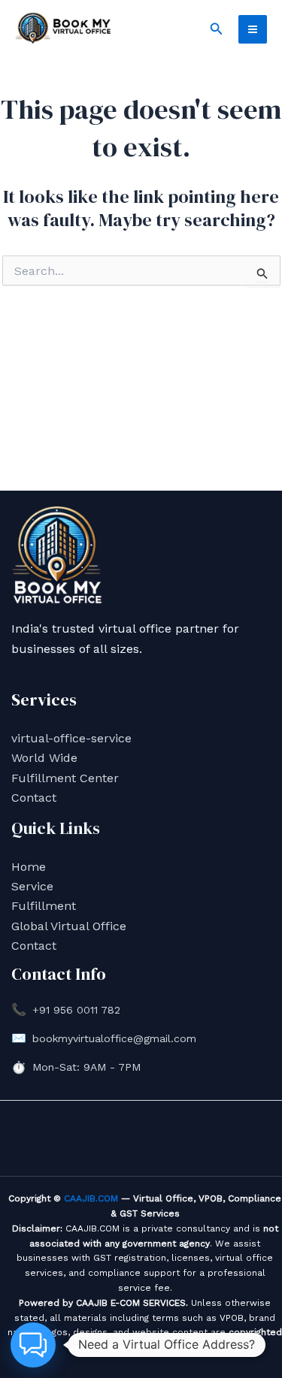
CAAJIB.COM (91, 1198)
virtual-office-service (71, 738)
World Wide (44, 758)
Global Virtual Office (68, 926)
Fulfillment (43, 906)
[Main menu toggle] (252, 29)
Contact (33, 797)
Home (28, 867)
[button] (216, 29)
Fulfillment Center (65, 778)
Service (32, 886)
